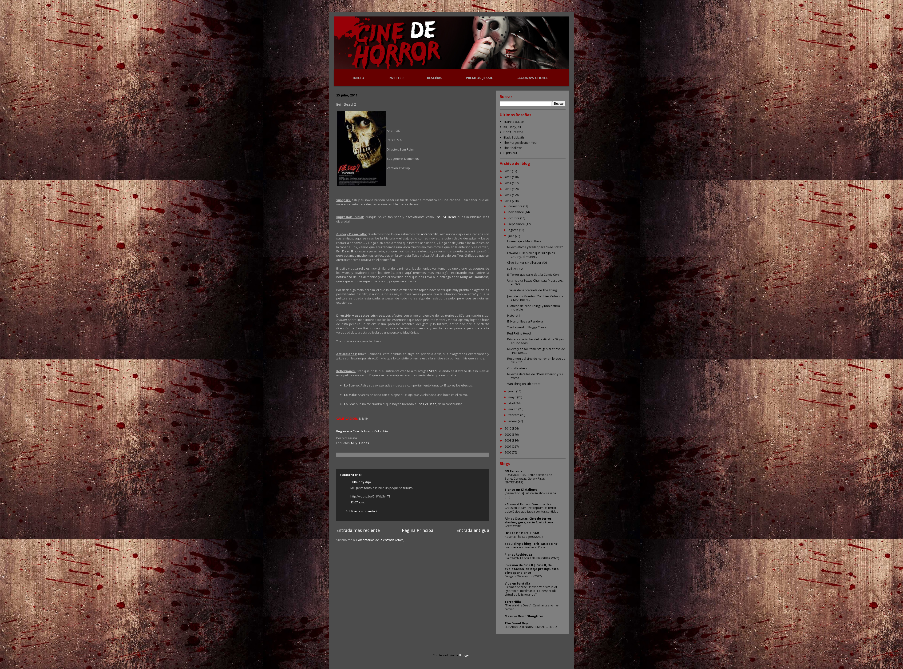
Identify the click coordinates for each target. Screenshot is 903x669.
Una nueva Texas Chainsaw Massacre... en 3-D (535, 282)
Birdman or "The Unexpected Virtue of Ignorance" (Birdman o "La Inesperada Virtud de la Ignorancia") (531, 591)
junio (512, 391)
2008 (508, 440)
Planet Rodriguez (518, 554)
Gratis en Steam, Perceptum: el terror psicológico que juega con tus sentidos (531, 510)
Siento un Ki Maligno (521, 489)
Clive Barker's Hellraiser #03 (527, 262)
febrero (514, 415)
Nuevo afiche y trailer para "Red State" (535, 247)
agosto (513, 230)
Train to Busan (513, 121)
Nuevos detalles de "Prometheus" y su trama (535, 376)
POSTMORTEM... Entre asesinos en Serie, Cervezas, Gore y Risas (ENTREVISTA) (528, 478)
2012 (508, 195)
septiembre (517, 224)
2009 (508, 434)
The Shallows (513, 148)
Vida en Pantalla (517, 583)
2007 (508, 446)
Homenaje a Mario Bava (524, 241)
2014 (508, 183)
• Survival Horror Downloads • (528, 504)
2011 (508, 201)
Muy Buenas (360, 443)
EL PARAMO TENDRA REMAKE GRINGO (531, 627)
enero (513, 421)
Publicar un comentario (362, 511)
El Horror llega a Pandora (525, 321)
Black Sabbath (513, 137)
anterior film (429, 234)
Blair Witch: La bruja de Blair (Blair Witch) (532, 558)
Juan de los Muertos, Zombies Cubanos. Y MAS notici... (535, 298)
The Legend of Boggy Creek (526, 327)
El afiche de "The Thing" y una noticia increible (533, 308)
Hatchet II (513, 315)
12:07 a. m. (357, 502)
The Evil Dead (445, 217)
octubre (514, 218)
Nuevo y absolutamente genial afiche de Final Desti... (536, 351)
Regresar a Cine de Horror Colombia (362, 431)
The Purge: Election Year (520, 142)
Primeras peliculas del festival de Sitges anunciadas (535, 341)
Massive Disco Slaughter (524, 616)
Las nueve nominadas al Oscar (525, 547)
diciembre (515, 206)
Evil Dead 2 (515, 269)
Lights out (510, 153)
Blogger (464, 655)
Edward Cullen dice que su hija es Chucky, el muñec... (531, 255)
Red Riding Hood (519, 333)
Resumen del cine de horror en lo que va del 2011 (536, 360)
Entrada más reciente (358, 530)
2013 (508, 189)
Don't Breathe (513, 132)
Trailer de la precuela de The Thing (532, 290)
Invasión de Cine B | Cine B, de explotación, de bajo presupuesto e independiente (532, 569)
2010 (508, 428)
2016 (508, 171)
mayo (512, 397)
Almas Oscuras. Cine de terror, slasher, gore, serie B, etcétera (529, 520)
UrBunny (357, 482)
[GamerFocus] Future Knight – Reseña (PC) (530, 495)
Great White (513, 526)
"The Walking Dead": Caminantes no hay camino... (531, 607)
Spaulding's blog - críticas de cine (531, 544)
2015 (508, 177)
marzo (513, 409)
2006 (508, 452)
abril (511, 403)
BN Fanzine (513, 471)
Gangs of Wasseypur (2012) (523, 576)
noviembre (516, 212)
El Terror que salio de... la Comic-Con (533, 274)
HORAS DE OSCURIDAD (522, 533)
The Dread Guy (516, 623)
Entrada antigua (472, 530)
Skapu (433, 371)
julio (511, 236)
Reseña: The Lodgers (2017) (524, 537)
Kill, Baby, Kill (512, 127)
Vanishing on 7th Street (523, 384)
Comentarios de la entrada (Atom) (380, 540)
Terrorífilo (513, 602)
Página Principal (418, 530)
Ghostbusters (517, 368)
